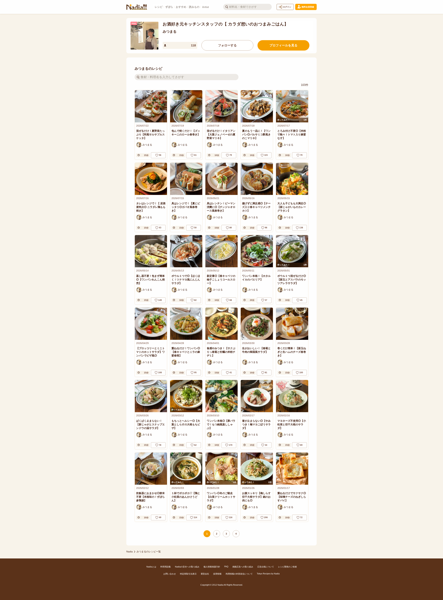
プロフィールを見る (283, 45)
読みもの (194, 6)
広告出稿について (265, 567)
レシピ (158, 6)
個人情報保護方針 (212, 567)
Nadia (129, 551)
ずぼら (169, 6)
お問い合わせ (169, 574)
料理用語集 (165, 567)
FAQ (226, 566)
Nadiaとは (151, 567)
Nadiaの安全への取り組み (187, 567)
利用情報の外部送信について (239, 574)
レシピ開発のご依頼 (287, 567)
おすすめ (181, 6)
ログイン (287, 7)
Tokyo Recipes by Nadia (268, 573)
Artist (205, 7)
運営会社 (205, 574)
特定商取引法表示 (188, 574)
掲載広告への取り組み (242, 567)
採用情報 (217, 574)
